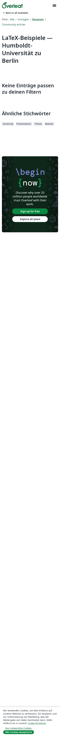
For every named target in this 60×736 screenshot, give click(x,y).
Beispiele (38, 19)
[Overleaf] (12, 5)
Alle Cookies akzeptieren (18, 732)
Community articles (13, 24)
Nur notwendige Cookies (18, 728)
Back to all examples (15, 12)
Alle (12, 19)
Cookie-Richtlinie (37, 723)
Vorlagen (23, 19)
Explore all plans (30, 219)
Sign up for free (30, 211)
